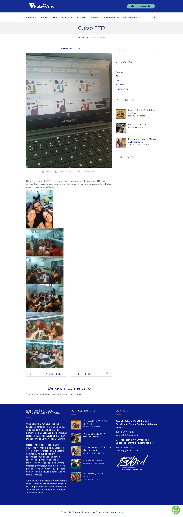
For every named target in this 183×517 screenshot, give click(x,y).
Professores (110, 17)
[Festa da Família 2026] (121, 128)
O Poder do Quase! (92, 460)
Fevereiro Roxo (84, 374)
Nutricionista (122, 89)
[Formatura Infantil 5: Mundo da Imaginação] (121, 143)
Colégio (30, 17)
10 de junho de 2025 (91, 479)
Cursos (43, 17)
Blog (55, 17)
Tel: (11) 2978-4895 (125, 432)
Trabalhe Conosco (132, 17)
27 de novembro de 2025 (138, 145)
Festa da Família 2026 (139, 124)
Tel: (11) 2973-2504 (125, 448)
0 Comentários (88, 172)
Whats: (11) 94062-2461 (127, 451)
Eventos (120, 80)
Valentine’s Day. (53, 374)
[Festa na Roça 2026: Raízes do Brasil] (121, 114)
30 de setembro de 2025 (93, 463)
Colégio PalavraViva (67, 172)
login (48, 394)
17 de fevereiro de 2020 (69, 48)
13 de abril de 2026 (136, 127)
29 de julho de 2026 (136, 116)
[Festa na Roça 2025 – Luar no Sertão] (76, 477)
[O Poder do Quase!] (76, 464)
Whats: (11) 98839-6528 (127, 435)
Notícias (65, 17)
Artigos (119, 72)
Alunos (94, 17)
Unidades (80, 17)
